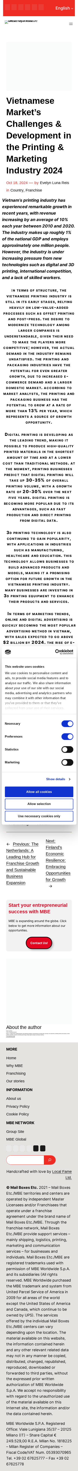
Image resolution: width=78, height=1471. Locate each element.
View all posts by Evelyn (10, 1036)
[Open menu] (70, 23)
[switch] (67, 736)
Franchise (34, 190)
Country (17, 190)
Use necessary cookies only (39, 816)
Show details (55, 779)
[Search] (50, 1160)
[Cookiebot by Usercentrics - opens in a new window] (55, 652)
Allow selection (39, 804)
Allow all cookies (39, 792)
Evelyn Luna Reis (54, 183)
